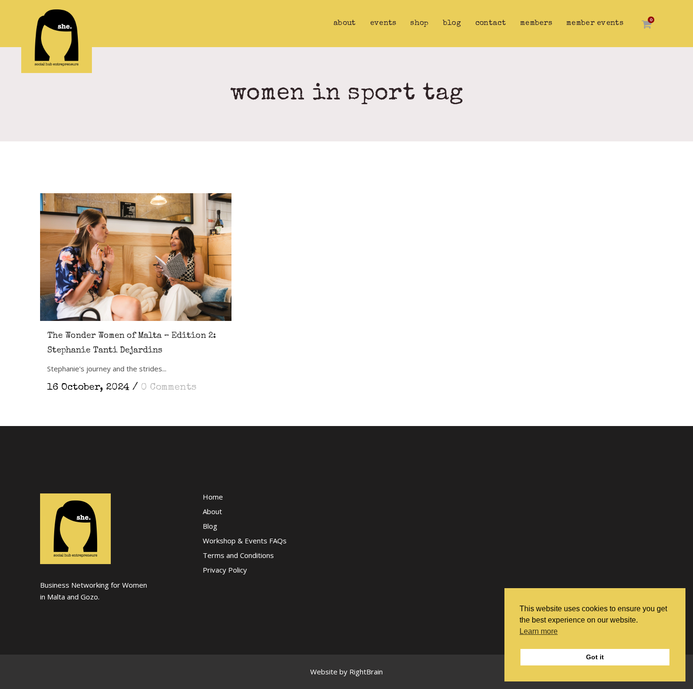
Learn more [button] (539, 631)
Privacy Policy (225, 569)
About (212, 511)
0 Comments (169, 388)
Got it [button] (595, 657)
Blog (210, 526)
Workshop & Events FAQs (245, 540)
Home (213, 496)
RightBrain (366, 671)
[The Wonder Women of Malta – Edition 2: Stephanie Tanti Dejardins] (135, 252)
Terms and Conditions (238, 555)
